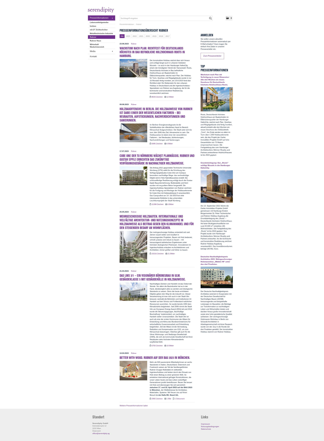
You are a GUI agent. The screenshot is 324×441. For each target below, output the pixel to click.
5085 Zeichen (157, 144)
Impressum (205, 424)
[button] (229, 18)
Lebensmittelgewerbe (99, 22)
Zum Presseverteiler (212, 56)
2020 (148, 36)
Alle (122, 36)
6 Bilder (170, 144)
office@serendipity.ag (101, 433)
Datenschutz (206, 429)
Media (92, 51)
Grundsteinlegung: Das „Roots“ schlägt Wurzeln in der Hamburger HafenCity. (215, 165)
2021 (141, 36)
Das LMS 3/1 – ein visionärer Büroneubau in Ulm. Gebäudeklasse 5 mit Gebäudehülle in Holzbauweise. (153, 277)
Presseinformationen (99, 18)
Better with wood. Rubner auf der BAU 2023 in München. (155, 358)
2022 (135, 36)
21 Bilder (171, 254)
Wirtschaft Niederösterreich (97, 45)
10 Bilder (170, 346)
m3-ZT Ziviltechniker (99, 30)
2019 (154, 36)
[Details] (133, 69)
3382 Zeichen (157, 399)
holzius (93, 26)
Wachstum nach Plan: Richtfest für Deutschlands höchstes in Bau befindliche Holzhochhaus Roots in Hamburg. (152, 52)
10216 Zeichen (158, 254)
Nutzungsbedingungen (210, 426)
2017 (168, 36)
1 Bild (169, 399)
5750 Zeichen (157, 346)
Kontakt (93, 56)
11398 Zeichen (158, 204)
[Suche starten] (210, 18)
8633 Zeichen (157, 97)
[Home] (101, 10)
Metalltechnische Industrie (101, 33)
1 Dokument (180, 399)
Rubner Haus (95, 41)
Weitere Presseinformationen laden (134, 406)
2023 (128, 36)
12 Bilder (170, 97)
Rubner (93, 37)
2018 (161, 36)
